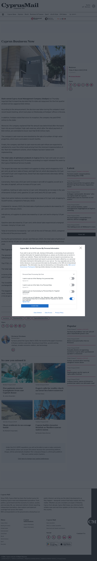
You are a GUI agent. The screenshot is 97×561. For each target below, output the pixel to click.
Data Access (48, 312)
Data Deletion (38, 312)
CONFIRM (34, 306)
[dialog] (48, 280)
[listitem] (48, 274)
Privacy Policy (59, 312)
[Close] (81, 248)
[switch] (72, 278)
